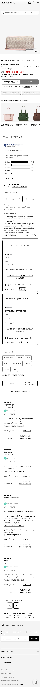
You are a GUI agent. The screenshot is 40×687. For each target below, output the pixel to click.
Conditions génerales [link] (8, 677)
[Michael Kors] (8, 2)
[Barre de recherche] (33, 2)
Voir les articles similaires (10, 82)
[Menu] (37, 2)
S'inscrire (34, 639)
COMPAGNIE (6, 663)
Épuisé (29, 82)
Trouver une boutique (13, 625)
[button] (35, 682)
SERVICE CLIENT (7, 651)
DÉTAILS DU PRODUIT (11, 93)
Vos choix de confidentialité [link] (10, 684)
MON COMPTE (6, 657)
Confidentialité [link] (6, 673)
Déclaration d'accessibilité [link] (10, 680)
